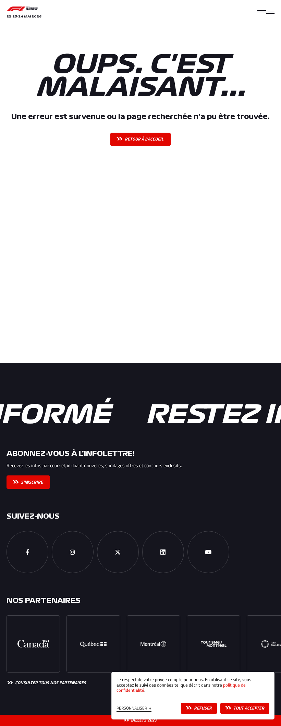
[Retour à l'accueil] (22, 9)
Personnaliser (134, 708)
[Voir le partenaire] (33, 644)
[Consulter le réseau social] (27, 552)
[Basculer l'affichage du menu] (266, 12)
